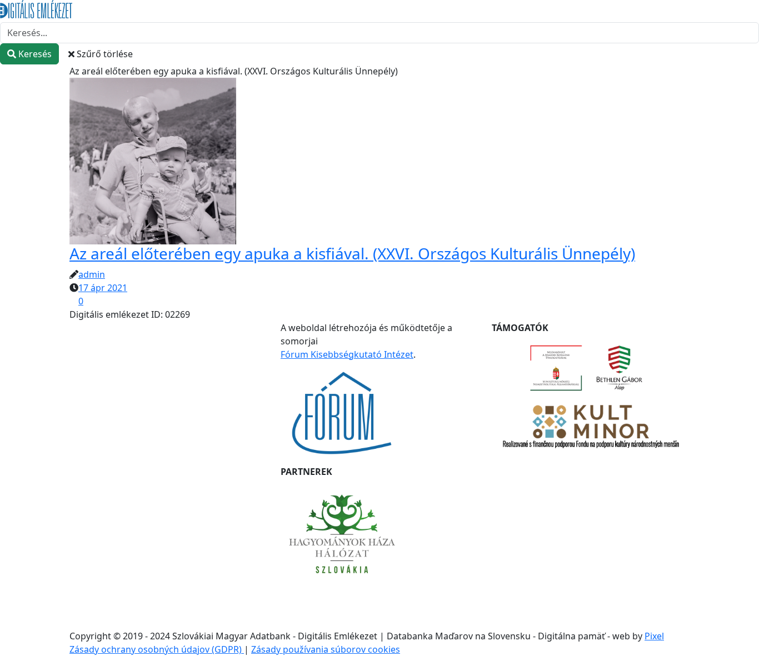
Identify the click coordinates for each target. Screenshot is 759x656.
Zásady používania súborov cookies (325, 649)
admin (91, 274)
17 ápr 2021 (102, 288)
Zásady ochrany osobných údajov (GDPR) (156, 649)
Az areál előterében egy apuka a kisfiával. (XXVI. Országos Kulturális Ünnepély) (352, 253)
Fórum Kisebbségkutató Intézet (347, 354)
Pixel (654, 636)
